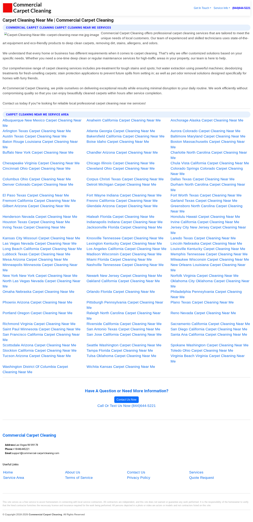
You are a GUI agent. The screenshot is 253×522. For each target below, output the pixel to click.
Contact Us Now (126, 399)
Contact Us (136, 472)
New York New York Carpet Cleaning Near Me (40, 276)
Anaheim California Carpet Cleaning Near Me (124, 120)
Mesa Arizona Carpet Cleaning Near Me (35, 259)
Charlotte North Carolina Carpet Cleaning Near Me (209, 155)
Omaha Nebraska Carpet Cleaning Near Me (38, 292)
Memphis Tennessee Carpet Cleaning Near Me (209, 254)
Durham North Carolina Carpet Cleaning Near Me (208, 187)
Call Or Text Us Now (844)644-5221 (126, 406)
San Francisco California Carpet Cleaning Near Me (41, 337)
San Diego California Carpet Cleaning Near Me (209, 329)
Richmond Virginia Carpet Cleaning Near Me (39, 324)
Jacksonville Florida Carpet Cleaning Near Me (124, 227)
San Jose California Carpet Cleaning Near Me (124, 334)
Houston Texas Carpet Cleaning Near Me (36, 222)
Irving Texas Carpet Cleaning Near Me (34, 227)
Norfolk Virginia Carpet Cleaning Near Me (205, 276)
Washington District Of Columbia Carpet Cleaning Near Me (35, 369)
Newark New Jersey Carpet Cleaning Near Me (124, 276)
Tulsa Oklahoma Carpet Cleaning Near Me (121, 356)
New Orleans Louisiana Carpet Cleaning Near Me (208, 267)
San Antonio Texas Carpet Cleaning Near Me (123, 329)
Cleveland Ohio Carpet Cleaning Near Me (121, 168)
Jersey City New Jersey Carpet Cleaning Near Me (208, 230)
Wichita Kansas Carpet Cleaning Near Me (121, 367)
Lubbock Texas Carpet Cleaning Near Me (36, 254)
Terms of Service (79, 478)
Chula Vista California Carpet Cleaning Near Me (210, 163)
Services (196, 472)
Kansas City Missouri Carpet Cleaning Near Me (41, 238)
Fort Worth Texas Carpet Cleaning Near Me (206, 195)
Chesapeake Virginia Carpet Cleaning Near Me (41, 163)
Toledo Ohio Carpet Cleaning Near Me (202, 350)
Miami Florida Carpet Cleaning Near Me (119, 259)
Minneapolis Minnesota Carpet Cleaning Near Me (40, 267)
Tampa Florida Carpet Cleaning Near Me (120, 350)
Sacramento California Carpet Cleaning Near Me (210, 324)
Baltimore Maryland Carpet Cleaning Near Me (208, 136)
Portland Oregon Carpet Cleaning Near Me (37, 313)
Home (8, 472)
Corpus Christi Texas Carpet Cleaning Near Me (125, 179)
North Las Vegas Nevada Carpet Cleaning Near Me (41, 283)
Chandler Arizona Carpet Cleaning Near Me (122, 152)
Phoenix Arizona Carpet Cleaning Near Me (37, 302)
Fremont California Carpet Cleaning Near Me (39, 201)
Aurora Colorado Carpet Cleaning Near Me (205, 131)
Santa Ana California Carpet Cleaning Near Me (209, 334)
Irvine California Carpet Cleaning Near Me (205, 222)
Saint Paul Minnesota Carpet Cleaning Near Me (42, 329)
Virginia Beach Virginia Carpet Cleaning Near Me (208, 358)
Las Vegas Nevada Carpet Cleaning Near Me (40, 243)
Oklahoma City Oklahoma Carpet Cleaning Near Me (210, 283)
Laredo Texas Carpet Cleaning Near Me (203, 238)
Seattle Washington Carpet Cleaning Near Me (124, 345)
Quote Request (201, 478)
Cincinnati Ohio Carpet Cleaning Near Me (37, 168)
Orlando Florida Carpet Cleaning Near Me (121, 292)
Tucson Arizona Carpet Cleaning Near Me (37, 356)
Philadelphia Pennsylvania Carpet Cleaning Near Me (206, 294)
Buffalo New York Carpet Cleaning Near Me (38, 152)
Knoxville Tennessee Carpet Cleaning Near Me (125, 238)
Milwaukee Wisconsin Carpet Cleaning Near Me (210, 259)
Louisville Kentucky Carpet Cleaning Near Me (208, 249)
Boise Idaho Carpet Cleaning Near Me (118, 141)
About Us (72, 472)
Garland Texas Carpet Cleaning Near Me (204, 201)
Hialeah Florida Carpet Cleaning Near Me (120, 217)
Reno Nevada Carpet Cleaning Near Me (203, 313)
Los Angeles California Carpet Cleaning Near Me (126, 249)
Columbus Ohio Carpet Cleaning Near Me (37, 179)
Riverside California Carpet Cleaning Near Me (124, 324)
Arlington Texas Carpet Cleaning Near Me (37, 131)
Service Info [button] (221, 7)
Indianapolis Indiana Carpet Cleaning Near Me (125, 222)
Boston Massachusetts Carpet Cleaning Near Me (208, 144)
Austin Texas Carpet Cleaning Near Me (35, 136)
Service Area (13, 478)
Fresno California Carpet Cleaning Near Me (122, 201)
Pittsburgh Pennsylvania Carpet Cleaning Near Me (125, 305)
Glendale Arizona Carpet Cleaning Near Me (122, 206)
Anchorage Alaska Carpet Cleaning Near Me (207, 120)
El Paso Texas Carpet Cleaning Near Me (36, 195)
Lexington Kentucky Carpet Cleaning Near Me (124, 243)
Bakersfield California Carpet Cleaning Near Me (126, 136)
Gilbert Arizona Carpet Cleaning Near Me (36, 206)
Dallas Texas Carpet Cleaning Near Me (203, 179)
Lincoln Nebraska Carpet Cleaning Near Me (206, 243)
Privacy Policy (138, 478)
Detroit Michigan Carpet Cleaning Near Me (121, 184)
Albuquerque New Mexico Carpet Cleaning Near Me (42, 122)
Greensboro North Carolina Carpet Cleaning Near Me (207, 208)
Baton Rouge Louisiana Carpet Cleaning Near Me (40, 144)
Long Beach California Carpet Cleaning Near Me (42, 249)
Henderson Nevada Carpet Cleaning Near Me (40, 217)
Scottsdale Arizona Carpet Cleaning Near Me (39, 345)
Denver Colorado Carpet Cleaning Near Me (38, 184)
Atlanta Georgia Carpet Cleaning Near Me (121, 131)
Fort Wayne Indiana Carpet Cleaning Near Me (124, 195)
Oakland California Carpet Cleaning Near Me (123, 281)
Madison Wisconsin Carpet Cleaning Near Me (124, 254)
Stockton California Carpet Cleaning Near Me (40, 350)
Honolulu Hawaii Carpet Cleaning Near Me (205, 217)
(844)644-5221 (241, 7)
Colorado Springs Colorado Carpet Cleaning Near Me (207, 171)
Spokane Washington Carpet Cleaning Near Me (210, 345)
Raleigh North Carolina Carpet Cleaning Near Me (124, 315)
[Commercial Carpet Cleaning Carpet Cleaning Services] (27, 7)
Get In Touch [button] (201, 7)
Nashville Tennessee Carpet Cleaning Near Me (125, 265)
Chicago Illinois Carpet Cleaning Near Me (121, 163)
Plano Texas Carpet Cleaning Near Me (202, 302)
